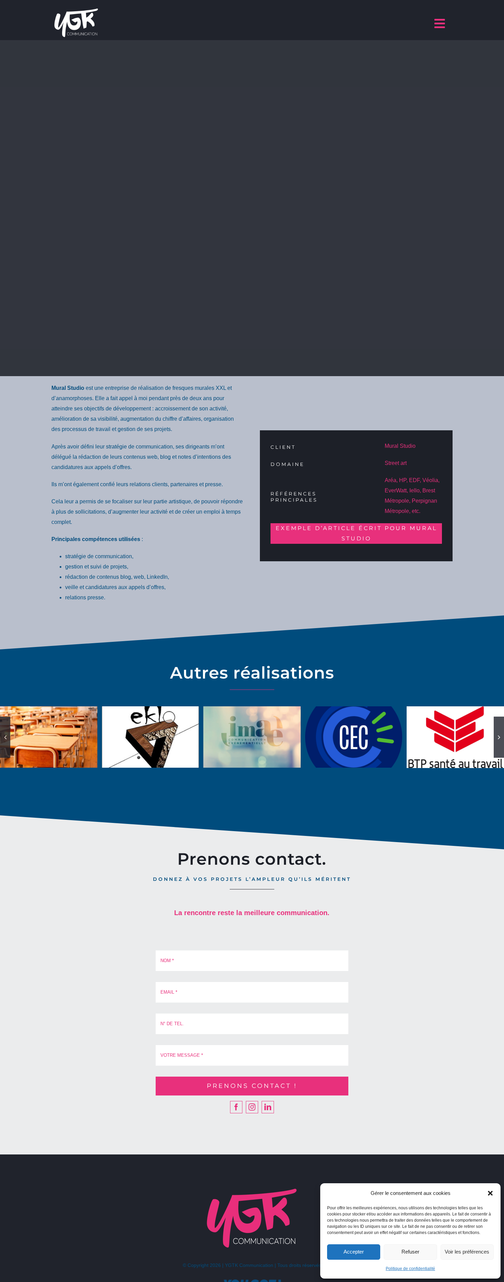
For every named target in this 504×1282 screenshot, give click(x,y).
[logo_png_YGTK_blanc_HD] (76, 9)
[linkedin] (268, 1107)
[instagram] (252, 1107)
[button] (490, 1193)
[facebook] (236, 1107)
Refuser (410, 1252)
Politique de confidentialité (410, 1268)
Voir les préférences (467, 1252)
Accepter (354, 1252)
